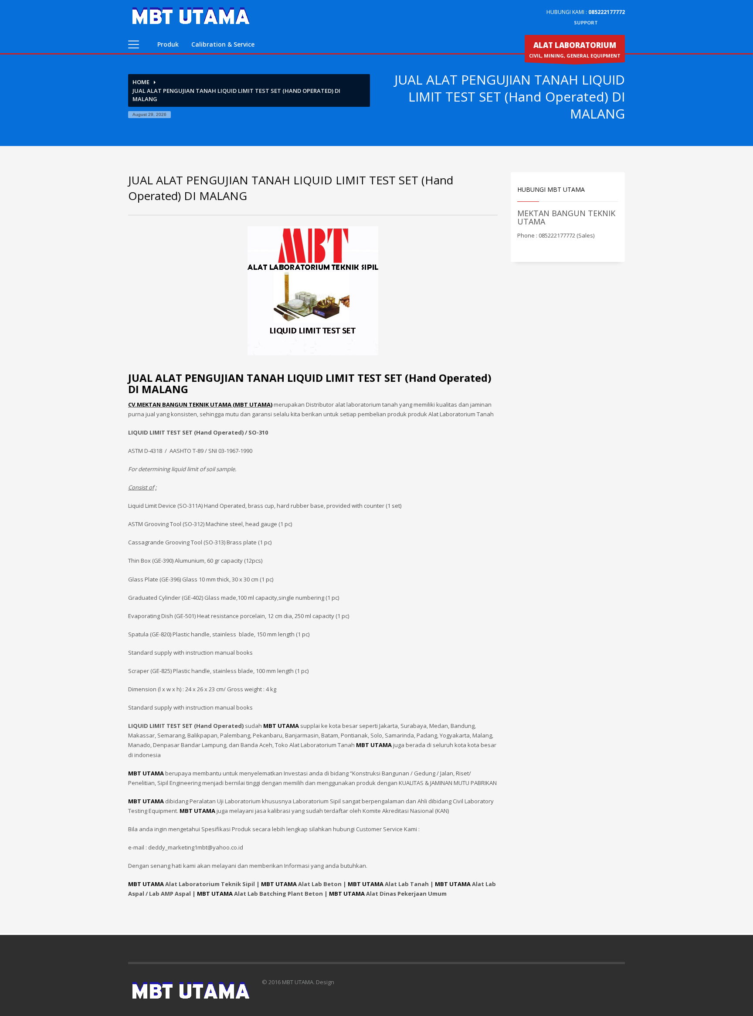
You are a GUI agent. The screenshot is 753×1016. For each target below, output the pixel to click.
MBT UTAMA (146, 884)
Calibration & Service (222, 44)
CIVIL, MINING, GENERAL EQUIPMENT (575, 49)
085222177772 (606, 12)
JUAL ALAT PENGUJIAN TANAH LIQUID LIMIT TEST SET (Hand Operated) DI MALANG (310, 383)
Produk (168, 44)
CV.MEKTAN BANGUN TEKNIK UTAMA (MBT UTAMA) (200, 404)
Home (140, 82)
